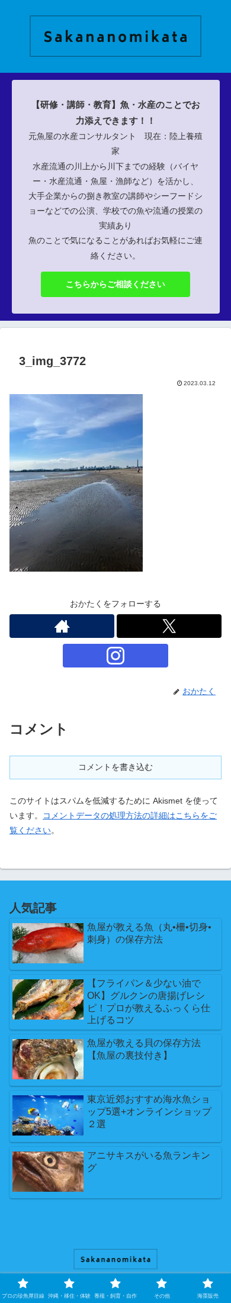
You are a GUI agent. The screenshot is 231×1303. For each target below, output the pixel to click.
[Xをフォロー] (169, 626)
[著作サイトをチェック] (61, 626)
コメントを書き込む (115, 767)
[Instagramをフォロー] (115, 655)
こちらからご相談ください (115, 284)
